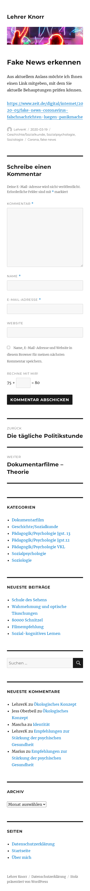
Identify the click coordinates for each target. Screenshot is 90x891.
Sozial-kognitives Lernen (36, 633)
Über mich (21, 857)
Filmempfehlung (28, 626)
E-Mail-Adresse (24, 300)
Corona (33, 139)
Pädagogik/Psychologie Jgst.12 (41, 540)
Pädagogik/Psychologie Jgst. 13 (41, 533)
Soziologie (15, 139)
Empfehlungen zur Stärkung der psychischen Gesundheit (40, 738)
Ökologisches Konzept (55, 704)
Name (14, 276)
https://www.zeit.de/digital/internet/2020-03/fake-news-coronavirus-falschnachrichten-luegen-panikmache (45, 110)
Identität (41, 724)
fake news (48, 139)
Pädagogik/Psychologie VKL (38, 546)
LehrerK (20, 129)
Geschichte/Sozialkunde (26, 134)
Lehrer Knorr (25, 16)
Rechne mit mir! (22, 373)
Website (15, 323)
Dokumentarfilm (28, 520)
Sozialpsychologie (61, 134)
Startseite (21, 850)
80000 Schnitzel (27, 620)
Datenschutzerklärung (33, 844)
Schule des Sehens (29, 599)
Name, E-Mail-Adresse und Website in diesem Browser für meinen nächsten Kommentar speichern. (39, 354)
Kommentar (20, 204)
